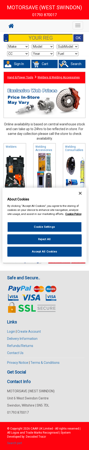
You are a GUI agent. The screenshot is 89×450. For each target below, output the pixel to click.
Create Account (29, 331)
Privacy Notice (17, 363)
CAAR (34, 428)
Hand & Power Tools (20, 77)
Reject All (44, 239)
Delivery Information (22, 339)
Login (11, 331)
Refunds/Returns (20, 346)
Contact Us (15, 353)
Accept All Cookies (44, 251)
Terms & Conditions (45, 363)
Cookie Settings (44, 226)
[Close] (80, 193)
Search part (14, 443)
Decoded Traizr (36, 436)
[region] (44, 225)
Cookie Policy (73, 214)
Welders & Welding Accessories (58, 77)
